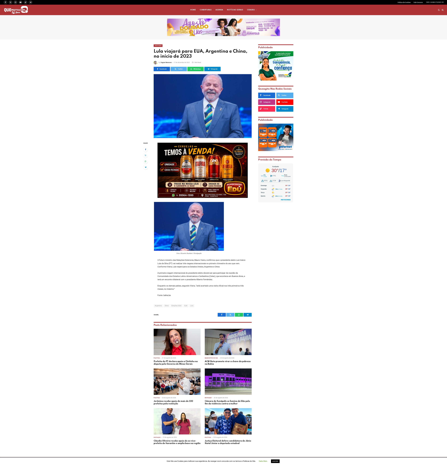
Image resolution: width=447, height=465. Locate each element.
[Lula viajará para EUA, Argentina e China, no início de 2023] (203, 106)
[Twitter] (145, 155)
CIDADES (251, 10)
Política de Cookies (404, 2)
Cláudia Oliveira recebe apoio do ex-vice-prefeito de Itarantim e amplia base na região (177, 442)
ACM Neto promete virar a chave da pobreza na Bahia (228, 362)
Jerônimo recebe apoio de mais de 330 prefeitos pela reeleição (173, 402)
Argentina (158, 306)
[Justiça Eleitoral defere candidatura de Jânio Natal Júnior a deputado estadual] (228, 421)
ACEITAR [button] (275, 461)
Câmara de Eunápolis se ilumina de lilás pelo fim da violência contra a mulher (227, 402)
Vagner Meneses (166, 62)
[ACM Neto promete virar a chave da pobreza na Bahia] (228, 342)
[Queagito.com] (16, 10)
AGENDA (219, 10)
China (167, 306)
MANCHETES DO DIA (211, 358)
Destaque (208, 398)
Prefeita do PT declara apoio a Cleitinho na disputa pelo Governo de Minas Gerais (176, 362)
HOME (193, 10)
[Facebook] (145, 149)
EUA (185, 306)
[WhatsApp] (145, 161)
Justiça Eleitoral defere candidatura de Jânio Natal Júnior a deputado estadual (228, 442)
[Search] (442, 10)
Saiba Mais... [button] (263, 461)
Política (157, 358)
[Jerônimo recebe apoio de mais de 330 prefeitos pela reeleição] (177, 381)
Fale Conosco (418, 2)
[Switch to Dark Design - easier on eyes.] (438, 10)
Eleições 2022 (176, 306)
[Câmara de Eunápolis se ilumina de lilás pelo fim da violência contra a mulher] (228, 381)
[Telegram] (145, 167)
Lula (191, 306)
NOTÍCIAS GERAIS (235, 10)
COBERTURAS (206, 10)
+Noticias (158, 45)
